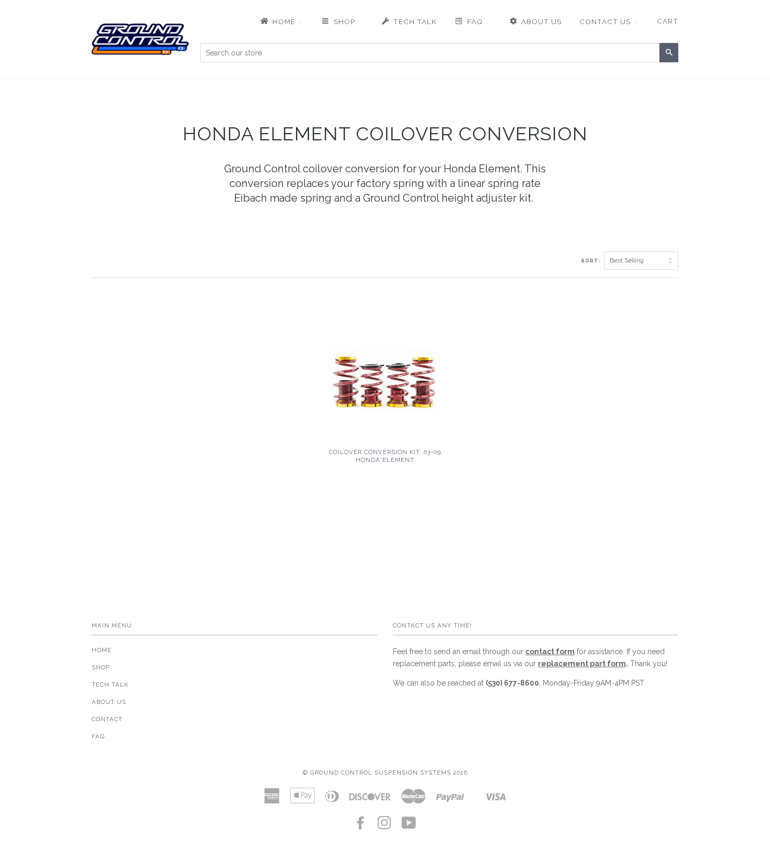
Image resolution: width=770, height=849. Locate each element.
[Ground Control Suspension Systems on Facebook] (361, 826)
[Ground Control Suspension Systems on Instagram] (385, 826)
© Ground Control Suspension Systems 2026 (385, 772)
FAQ (98, 736)
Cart (667, 21)
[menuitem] (281, 21)
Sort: (591, 260)
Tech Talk (110, 684)
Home (102, 650)
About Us (109, 701)
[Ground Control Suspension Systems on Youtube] (409, 826)
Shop (101, 667)
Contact (107, 719)
